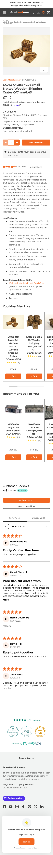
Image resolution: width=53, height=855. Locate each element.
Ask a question (26, 506)
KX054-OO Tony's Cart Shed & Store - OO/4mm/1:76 (13, 429)
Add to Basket (36, 142)
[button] (48, 12)
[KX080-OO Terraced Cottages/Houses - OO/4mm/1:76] (34, 409)
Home (5, 20)
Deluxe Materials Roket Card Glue (26, 283)
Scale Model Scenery (12, 80)
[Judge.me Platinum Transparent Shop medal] (13, 731)
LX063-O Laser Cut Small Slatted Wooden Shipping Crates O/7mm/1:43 (24, 23)
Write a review (26, 500)
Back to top (25, 758)
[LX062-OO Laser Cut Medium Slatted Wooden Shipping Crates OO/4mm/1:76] (13, 322)
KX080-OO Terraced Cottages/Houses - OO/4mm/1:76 (34, 430)
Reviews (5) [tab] (14, 518)
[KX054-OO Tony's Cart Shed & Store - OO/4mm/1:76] (13, 409)
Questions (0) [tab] (38, 518)
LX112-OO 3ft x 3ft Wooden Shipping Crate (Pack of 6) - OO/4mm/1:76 (34, 345)
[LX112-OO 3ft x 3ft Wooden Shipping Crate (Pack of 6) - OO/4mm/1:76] (34, 322)
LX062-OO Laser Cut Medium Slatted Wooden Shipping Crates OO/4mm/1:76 (13, 348)
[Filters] (6, 526)
